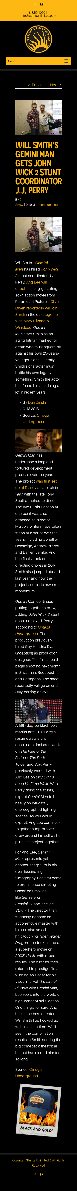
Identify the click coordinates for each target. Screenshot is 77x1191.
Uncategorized (48, 205)
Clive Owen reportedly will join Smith (37, 308)
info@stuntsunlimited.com (38, 15)
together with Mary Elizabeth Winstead (37, 321)
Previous (39, 85)
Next (54, 85)
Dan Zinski (37, 403)
